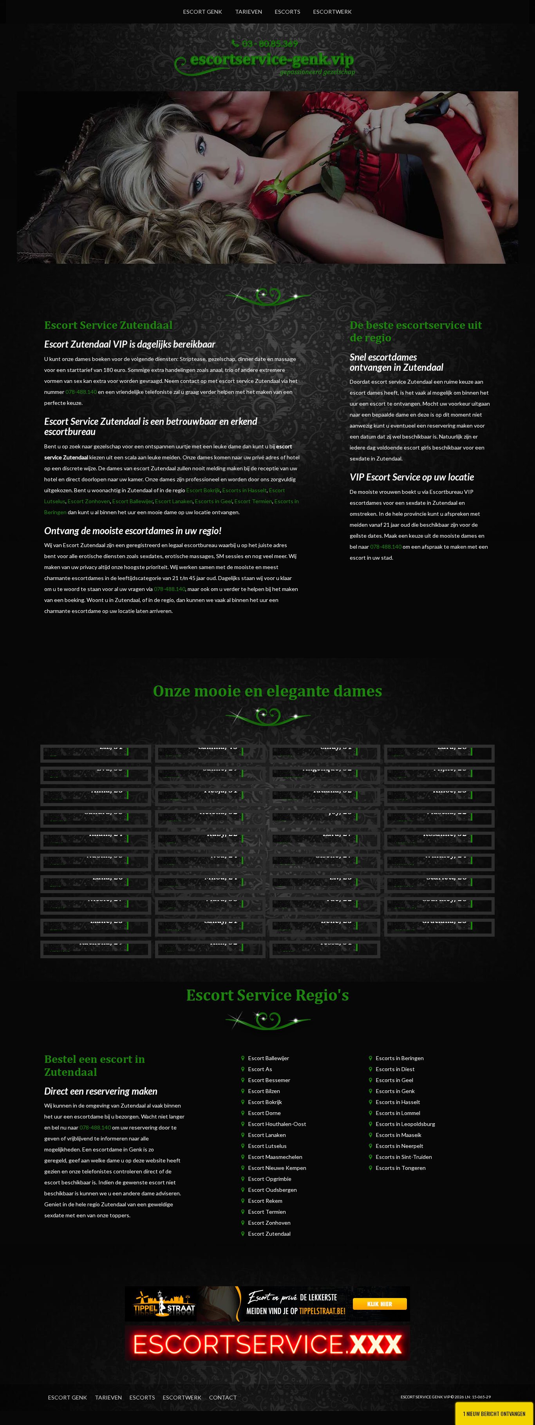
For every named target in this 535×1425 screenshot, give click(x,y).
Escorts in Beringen (400, 1058)
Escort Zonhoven (89, 501)
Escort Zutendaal (269, 1233)
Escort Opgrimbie (269, 1178)
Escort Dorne (264, 1113)
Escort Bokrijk (203, 490)
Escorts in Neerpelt (399, 1145)
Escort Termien (253, 501)
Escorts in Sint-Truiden (404, 1156)
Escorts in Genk (395, 1091)
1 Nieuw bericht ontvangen (494, 1413)
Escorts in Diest (395, 1069)
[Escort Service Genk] (267, 62)
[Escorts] (267, 1303)
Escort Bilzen (264, 1091)
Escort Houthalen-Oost (277, 1123)
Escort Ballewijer (132, 501)
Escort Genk (202, 11)
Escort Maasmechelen (275, 1156)
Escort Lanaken (174, 501)
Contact (223, 1397)
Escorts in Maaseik (398, 1134)
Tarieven (248, 11)
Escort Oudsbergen (272, 1189)
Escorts (287, 11)
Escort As (260, 1069)
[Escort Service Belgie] (267, 1342)
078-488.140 (81, 391)
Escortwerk (332, 11)
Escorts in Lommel (398, 1113)
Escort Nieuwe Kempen (277, 1167)
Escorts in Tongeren (401, 1167)
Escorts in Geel (213, 501)
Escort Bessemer (269, 1080)
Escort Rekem (265, 1200)
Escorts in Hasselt (244, 490)
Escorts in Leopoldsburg (405, 1123)
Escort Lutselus (267, 1145)
